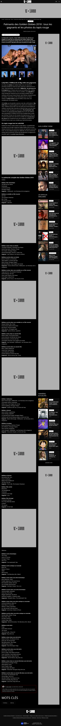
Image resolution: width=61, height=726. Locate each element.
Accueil (3, 19)
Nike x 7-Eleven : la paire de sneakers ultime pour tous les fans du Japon (54, 176)
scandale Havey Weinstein (17, 134)
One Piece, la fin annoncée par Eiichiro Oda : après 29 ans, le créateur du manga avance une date (53, 447)
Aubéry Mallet (8, 686)
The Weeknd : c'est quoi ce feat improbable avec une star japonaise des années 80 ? (53, 415)
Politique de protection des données (51, 715)
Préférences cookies (45, 717)
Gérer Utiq (39, 717)
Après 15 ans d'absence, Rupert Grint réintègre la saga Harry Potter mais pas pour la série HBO (53, 258)
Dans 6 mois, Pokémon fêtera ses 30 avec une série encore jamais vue (53, 424)
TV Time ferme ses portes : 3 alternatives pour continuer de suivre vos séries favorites (53, 237)
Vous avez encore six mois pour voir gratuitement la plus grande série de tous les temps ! (54, 216)
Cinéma (5, 703)
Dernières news (7, 19)
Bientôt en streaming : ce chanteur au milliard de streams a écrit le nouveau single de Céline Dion (53, 458)
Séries (12, 19)
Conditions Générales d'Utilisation (9, 715)
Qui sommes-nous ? (19, 715)
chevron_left (17, 78)
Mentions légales (26, 715)
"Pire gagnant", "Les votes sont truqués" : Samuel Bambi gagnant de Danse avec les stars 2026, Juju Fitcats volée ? (54, 146)
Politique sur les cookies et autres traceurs (37, 715)
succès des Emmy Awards (15, 111)
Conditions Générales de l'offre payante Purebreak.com (22, 717)
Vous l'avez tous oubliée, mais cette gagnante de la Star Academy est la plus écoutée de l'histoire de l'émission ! (54, 157)
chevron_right (20, 78)
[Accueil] (28, 1)
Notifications (34, 717)
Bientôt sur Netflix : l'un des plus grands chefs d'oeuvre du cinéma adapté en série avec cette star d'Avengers (54, 248)
